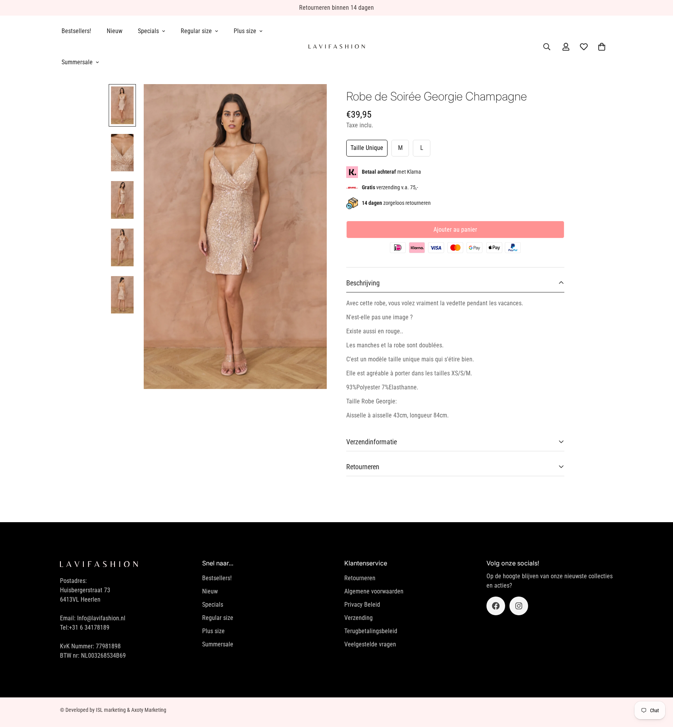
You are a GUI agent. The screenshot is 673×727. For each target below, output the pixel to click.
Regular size (196, 31)
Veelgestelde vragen (370, 644)
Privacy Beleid (362, 604)
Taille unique (367, 147)
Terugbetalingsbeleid (370, 631)
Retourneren (359, 578)
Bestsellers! (76, 31)
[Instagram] (518, 606)
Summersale (77, 62)
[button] (602, 47)
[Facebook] (495, 606)
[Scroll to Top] (658, 685)
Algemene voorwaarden (373, 591)
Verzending (358, 617)
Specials (148, 31)
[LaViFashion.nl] (336, 47)
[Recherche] (547, 46)
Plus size (245, 31)
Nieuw (114, 31)
